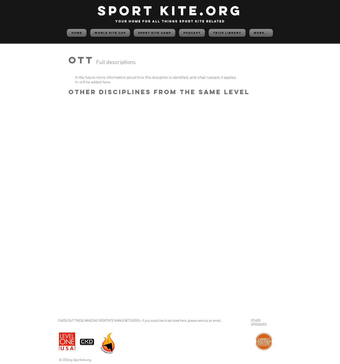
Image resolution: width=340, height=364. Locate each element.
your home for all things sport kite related (170, 21)
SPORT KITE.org (170, 10)
